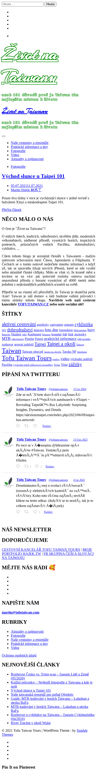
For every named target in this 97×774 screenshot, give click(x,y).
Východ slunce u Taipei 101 (33, 176)
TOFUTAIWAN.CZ (33, 304)
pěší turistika (83, 339)
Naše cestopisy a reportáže (29, 143)
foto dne (51, 330)
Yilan (64, 364)
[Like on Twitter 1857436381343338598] (36, 426)
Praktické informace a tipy (29, 147)
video (64, 359)
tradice (56, 359)
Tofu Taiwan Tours (27, 357)
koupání (56, 334)
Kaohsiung (34, 334)
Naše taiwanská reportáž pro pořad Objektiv (42, 694)
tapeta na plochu (52, 352)
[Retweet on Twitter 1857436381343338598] (27, 426)
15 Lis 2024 (79, 389)
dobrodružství (20, 329)
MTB (6, 338)
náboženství (18, 339)
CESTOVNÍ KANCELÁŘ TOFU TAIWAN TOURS (41, 550)
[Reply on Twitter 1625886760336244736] (19, 466)
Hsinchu (6, 334)
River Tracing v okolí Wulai (31, 723)
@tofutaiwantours (58, 389)
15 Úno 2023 (80, 439)
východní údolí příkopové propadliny (33, 365)
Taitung (80, 344)
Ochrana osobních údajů (19, 655)
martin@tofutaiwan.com (20, 612)
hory (91, 330)
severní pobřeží (24, 344)
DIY (4, 330)
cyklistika (84, 324)
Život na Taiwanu (30, 65)
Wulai (57, 365)
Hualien (16, 334)
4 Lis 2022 (79, 480)
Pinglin (29, 339)
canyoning (56, 324)
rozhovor (7, 344)
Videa (15, 155)
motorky (80, 334)
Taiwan (11, 350)
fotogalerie (66, 330)
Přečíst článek (11, 210)
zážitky (75, 364)
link (71, 334)
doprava (39, 330)
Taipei (40, 343)
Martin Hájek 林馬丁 (26, 190)
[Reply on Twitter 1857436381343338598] (19, 426)
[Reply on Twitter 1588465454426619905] (19, 512)
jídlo (24, 334)
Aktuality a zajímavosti (27, 159)
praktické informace (60, 339)
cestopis (69, 324)
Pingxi (39, 339)
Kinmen (46, 334)
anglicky (43, 324)
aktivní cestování (19, 324)
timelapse (82, 352)
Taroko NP (69, 351)
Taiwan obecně (32, 351)
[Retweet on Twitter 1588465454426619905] (27, 512)
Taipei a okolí (61, 344)
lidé (64, 334)
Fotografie (18, 151)
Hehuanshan (80, 330)
